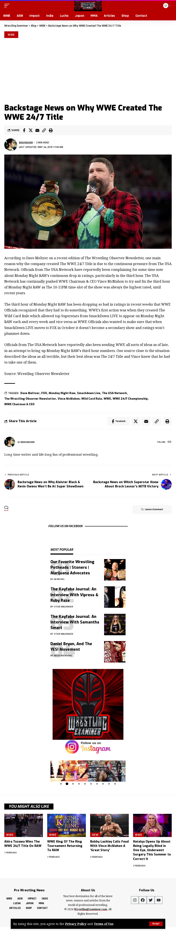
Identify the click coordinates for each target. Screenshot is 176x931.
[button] (55, 771)
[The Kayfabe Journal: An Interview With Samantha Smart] (115, 624)
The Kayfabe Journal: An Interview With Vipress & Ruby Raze (74, 595)
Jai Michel (59, 579)
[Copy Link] (44, 130)
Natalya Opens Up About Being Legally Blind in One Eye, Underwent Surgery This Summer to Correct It (152, 850)
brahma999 (26, 142)
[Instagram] (135, 900)
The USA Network (114, 393)
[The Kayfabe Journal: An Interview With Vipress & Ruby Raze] (115, 597)
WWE (11, 34)
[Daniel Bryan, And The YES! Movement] (115, 652)
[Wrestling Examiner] (88, 5)
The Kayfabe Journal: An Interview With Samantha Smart (74, 622)
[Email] (37, 130)
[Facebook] (143, 900)
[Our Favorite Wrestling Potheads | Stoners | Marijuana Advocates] (115, 570)
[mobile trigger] (8, 5)
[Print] (51, 130)
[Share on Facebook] (24, 130)
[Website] (169, 442)
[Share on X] (31, 130)
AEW (95, 834)
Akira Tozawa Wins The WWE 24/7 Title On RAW (22, 844)
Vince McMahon (69, 398)
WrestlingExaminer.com (90, 909)
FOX (44, 393)
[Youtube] (158, 900)
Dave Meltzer (29, 393)
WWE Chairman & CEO (19, 404)
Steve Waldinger (63, 606)
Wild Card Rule (91, 398)
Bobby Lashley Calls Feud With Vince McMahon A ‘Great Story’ (109, 846)
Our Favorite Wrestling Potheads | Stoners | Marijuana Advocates (72, 567)
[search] (157, 6)
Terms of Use (104, 924)
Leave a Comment (154, 509)
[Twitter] (151, 900)
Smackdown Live (88, 393)
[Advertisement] (88, 70)
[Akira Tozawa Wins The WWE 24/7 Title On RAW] (23, 825)
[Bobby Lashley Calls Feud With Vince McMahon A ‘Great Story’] (109, 825)
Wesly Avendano (63, 655)
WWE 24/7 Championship (130, 398)
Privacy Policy (75, 924)
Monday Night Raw (62, 393)
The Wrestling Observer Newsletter (30, 398)
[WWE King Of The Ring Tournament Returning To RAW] (66, 825)
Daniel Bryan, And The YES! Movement (71, 646)
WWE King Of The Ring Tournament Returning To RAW (64, 846)
